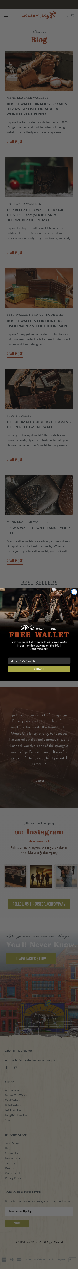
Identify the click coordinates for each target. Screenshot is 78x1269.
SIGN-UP (39, 669)
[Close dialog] (74, 591)
